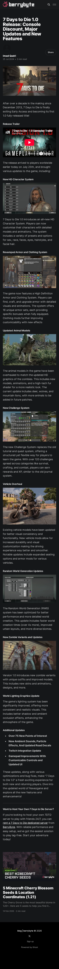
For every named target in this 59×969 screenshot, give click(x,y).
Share (51, 52)
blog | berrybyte (25, 930)
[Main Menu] (54, 4)
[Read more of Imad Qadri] (7, 48)
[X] (29, 936)
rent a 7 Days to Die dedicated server (25, 822)
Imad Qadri (9, 55)
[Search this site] (49, 4)
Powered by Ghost (29, 947)
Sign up (30, 941)
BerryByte (9, 827)
